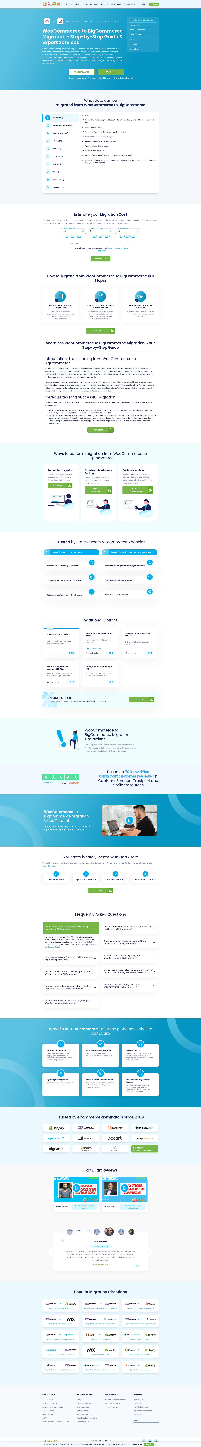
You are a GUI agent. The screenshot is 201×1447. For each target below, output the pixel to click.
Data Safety (135, 44)
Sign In (144, 4)
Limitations (134, 49)
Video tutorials (83, 1411)
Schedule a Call (129, 4)
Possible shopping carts (87, 1418)
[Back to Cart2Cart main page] (51, 5)
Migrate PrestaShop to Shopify (140, 1339)
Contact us (138, 1400)
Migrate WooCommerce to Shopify (61, 1308)
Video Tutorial (135, 34)
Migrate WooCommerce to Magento (140, 1308)
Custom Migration (91, 4)
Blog (119, 4)
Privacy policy (48, 1411)
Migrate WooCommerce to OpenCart (61, 1339)
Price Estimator (81, 72)
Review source (100, 1264)
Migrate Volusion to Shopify (140, 1370)
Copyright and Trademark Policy (55, 1422)
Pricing (102, 4)
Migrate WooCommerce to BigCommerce (140, 1324)
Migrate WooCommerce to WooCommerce (100, 1308)
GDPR (44, 1418)
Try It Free (110, 72)
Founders (137, 1414)
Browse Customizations (135, 490)
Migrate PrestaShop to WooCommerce (100, 1370)
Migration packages (85, 1403)
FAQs (132, 39)
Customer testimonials (143, 1411)
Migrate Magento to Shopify (140, 1354)
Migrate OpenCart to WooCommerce (61, 1354)
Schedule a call (126, 78)
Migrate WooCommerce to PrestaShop (100, 1324)
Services (110, 4)
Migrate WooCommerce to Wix (60, 1324)
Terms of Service (49, 1403)
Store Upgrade (83, 1407)
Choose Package (96, 490)
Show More (98, 430)
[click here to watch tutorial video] (129, 820)
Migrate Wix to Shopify (100, 1354)
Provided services (140, 1407)
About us (137, 1403)
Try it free (153, 4)
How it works (135, 25)
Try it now (139, 699)
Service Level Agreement (52, 1407)
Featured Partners (112, 1403)
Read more (137, 1444)
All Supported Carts (85, 1414)
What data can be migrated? (142, 20)
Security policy (48, 1414)
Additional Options (137, 30)
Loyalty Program (111, 1407)
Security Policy (49, 866)
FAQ (79, 1400)
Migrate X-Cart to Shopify (100, 1339)
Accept (149, 1444)
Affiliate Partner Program (115, 1400)
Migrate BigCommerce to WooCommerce (60, 1370)
